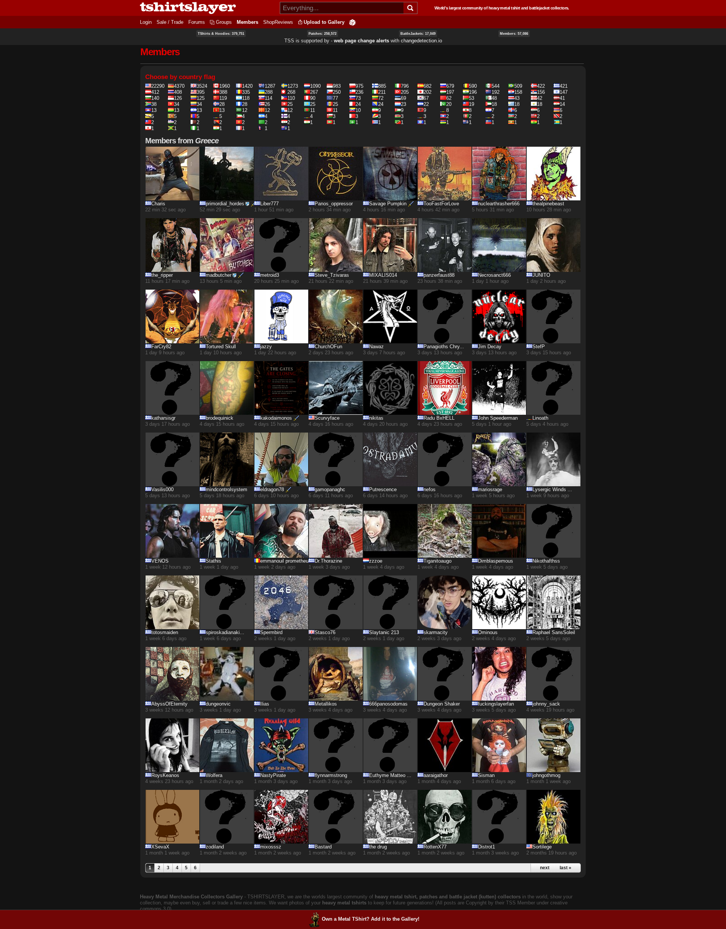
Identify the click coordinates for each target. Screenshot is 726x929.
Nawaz (376, 346)
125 (201, 98)
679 (450, 86)
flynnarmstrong (331, 775)
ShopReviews (278, 22)
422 (541, 86)
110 (291, 98)
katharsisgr (163, 418)
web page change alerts (361, 40)
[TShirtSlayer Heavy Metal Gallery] (207, 8)
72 (380, 98)
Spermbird (271, 632)
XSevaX (160, 847)
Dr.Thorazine (328, 561)
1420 (247, 86)
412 (155, 92)
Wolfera (214, 775)
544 (496, 86)
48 (494, 98)
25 (290, 104)
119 (223, 98)
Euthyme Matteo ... (390, 775)
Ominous (488, 632)
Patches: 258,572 (323, 34)
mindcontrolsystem (226, 489)
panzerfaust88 (439, 275)
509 (518, 86)
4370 (179, 86)
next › (546, 867)
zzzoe (375, 561)
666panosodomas (388, 704)
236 (359, 92)
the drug (378, 847)
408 (178, 92)
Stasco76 (325, 632)
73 (358, 98)
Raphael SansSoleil (553, 632)
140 (155, 98)
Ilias (264, 704)
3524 (202, 86)
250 (337, 92)
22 (426, 104)
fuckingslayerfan (496, 704)
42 (539, 98)
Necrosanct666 (494, 275)
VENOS (160, 561)
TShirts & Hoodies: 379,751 (221, 34)
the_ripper (162, 275)
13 (154, 110)
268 (291, 92)
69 (403, 98)
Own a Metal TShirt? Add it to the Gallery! (370, 919)
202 (427, 92)
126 (178, 98)
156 (541, 92)
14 (562, 104)
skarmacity (436, 632)
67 (426, 98)
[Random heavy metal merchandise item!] (352, 22)
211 (382, 92)
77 (335, 98)
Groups (224, 22)
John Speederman (498, 418)
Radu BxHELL (439, 418)
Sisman (486, 775)
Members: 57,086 (514, 34)
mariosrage (490, 489)
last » (565, 867)
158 (518, 92)
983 (337, 86)
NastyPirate (273, 775)
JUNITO (541, 275)
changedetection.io (421, 40)
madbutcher (218, 275)
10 (358, 110)
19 (471, 104)
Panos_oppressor (334, 203)
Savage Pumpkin (387, 203)
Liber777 (269, 203)
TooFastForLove (441, 203)
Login (146, 22)
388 (223, 92)
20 (448, 104)
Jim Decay (489, 346)
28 (222, 104)
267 (314, 92)
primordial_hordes (225, 203)
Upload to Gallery (324, 22)
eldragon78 (272, 489)
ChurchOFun (328, 346)
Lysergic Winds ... (552, 489)
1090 (315, 86)
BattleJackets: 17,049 (418, 34)
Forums (196, 22)
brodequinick (219, 418)
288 (269, 92)
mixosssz (270, 847)
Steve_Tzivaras (332, 275)
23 (403, 104)
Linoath (540, 418)
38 (154, 104)
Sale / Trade (170, 22)
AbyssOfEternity (169, 704)
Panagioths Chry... (444, 346)
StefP (538, 346)
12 (244, 110)
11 (312, 110)
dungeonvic (218, 704)
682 (427, 86)
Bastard (323, 847)
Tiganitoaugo (437, 561)
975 (359, 86)
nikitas (376, 418)
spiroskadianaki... (225, 632)
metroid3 (269, 275)
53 (471, 98)
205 (405, 92)
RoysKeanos (165, 775)
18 (494, 104)
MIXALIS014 (383, 275)
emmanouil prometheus (285, 561)
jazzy (266, 346)
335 (246, 92)
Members (247, 22)
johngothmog (546, 775)
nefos (430, 489)
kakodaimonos (276, 418)
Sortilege (542, 847)
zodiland (215, 847)
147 (564, 92)
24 (358, 104)
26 (267, 104)
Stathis (213, 561)
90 (312, 98)
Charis (158, 203)
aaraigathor (436, 775)
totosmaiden (164, 632)
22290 (157, 86)
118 (246, 98)
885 (382, 86)
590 (473, 86)
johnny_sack (546, 704)
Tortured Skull (221, 346)
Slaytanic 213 (384, 632)
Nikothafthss (546, 561)
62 (448, 98)
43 (517, 98)
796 (405, 86)
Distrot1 (486, 847)
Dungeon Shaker (442, 704)
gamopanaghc (330, 489)
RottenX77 (435, 847)
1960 (224, 86)
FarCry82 (161, 346)
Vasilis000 (162, 489)
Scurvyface (327, 418)
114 (268, 98)
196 (473, 92)
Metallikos (326, 704)
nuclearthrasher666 (499, 203)
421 (564, 86)
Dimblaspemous (495, 561)
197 (450, 92)
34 (176, 104)
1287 (270, 86)
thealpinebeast (548, 203)
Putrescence (383, 489)
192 (496, 92)
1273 (292, 86)
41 (562, 98)
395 (201, 92)
